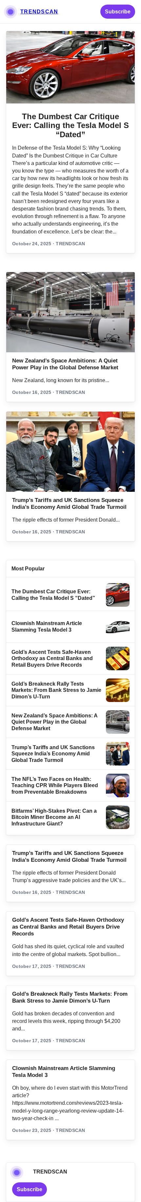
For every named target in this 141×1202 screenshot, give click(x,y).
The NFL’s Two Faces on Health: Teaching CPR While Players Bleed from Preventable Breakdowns (54, 785)
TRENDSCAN (39, 11)
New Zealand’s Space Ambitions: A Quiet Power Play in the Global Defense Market (54, 722)
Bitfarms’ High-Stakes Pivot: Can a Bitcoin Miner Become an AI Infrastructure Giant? (54, 817)
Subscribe (118, 11)
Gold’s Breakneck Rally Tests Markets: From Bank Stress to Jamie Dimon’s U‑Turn (56, 690)
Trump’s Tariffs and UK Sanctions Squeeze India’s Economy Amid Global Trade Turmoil (53, 754)
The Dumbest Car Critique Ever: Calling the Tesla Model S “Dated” (70, 125)
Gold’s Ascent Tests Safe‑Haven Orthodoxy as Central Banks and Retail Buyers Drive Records (52, 658)
